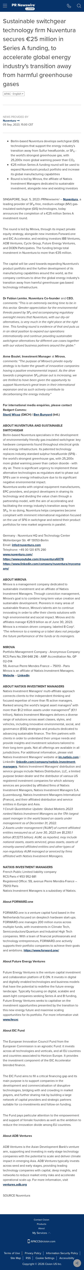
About (41, 1228)
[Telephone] (69, 6)
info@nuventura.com (26, 545)
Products (41, 1224)
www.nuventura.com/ (18, 554)
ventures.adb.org (15, 1184)
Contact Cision (41, 1219)
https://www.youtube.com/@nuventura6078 (33, 559)
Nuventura (70, 199)
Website (8, 675)
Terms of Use (12, 1253)
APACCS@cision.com (43, 1241)
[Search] (79, 6)
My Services (40, 1233)
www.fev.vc (10, 1019)
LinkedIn (23, 675)
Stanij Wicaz (11, 414)
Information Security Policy (62, 1253)
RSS (28, 1258)
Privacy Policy (33, 1253)
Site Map (16, 1258)
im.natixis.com (68, 757)
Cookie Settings (45, 1258)
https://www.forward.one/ (41, 950)
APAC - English (13, 93)
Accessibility (66, 1258)
